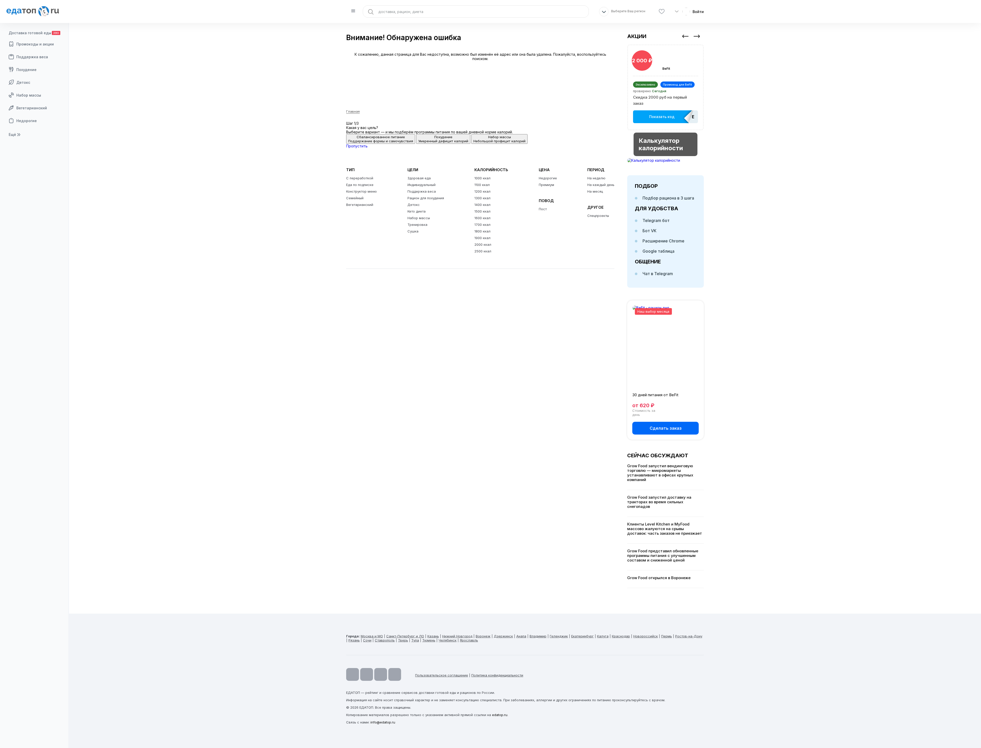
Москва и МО (372, 636)
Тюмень (428, 640)
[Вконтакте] (394, 674)
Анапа (521, 636)
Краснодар (621, 636)
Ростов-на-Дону (688, 636)
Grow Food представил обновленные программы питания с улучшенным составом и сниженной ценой (662, 556)
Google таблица (658, 251)
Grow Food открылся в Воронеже (659, 578)
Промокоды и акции (35, 44)
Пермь (666, 636)
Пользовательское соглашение (441, 675)
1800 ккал (482, 231)
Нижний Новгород (457, 636)
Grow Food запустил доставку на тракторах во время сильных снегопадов (659, 502)
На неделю (596, 178)
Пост (543, 209)
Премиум (546, 185)
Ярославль (469, 640)
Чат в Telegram (658, 273)
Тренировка (417, 225)
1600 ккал (482, 218)
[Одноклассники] (380, 674)
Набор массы (28, 95)
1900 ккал (482, 238)
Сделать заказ (666, 428)
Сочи (367, 640)
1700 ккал (482, 225)
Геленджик (559, 636)
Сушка (412, 231)
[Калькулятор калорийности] (665, 160)
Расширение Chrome (663, 240)
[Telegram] (366, 674)
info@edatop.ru (382, 722)
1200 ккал (482, 191)
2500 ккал (482, 251)
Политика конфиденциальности (497, 675)
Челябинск (448, 640)
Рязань (354, 640)
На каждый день (600, 185)
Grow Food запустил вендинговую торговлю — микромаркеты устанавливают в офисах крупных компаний (660, 473)
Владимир (538, 636)
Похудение (26, 69)
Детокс (23, 82)
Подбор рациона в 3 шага (668, 198)
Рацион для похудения (425, 198)
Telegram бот (656, 220)
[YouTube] (352, 674)
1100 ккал (482, 185)
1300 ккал (482, 198)
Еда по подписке (359, 185)
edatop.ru (499, 715)
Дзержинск (503, 636)
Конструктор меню (361, 191)
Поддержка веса (32, 57)
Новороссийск (645, 636)
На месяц (595, 191)
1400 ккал (482, 205)
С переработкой (359, 178)
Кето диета (416, 211)
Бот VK (650, 230)
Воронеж (483, 636)
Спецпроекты (598, 216)
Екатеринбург (582, 636)
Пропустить (357, 146)
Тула (415, 640)
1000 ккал (482, 178)
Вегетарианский (31, 108)
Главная (353, 111)
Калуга (603, 636)
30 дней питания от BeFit (655, 394)
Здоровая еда (419, 178)
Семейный (355, 198)
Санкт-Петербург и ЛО (405, 636)
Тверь (403, 640)
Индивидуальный (421, 185)
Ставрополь (385, 640)
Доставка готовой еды (34, 33)
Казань (433, 636)
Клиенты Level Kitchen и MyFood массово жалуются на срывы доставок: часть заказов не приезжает (664, 529)
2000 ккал (482, 244)
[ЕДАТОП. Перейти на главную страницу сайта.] (34, 11)
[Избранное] (662, 11)
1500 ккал (482, 211)
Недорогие (26, 121)
